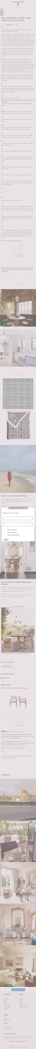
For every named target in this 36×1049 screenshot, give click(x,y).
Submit (6, 539)
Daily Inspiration (12, 529)
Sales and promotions (13, 535)
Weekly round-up (12, 532)
